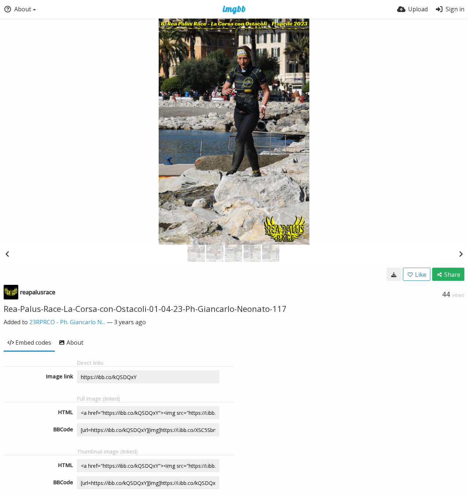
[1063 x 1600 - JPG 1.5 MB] (393, 274)
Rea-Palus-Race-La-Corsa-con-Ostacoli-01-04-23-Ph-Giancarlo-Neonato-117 (145, 308)
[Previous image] (7, 253)
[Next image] (460, 253)
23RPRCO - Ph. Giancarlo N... (67, 322)
